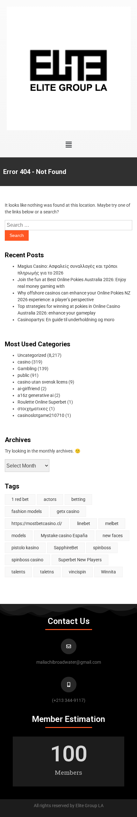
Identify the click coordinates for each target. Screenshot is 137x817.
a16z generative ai (36, 395)
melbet (112, 523)
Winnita (108, 571)
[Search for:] (68, 225)
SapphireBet (66, 547)
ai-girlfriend (29, 388)
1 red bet (20, 499)
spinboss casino (27, 559)
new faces (113, 535)
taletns (47, 571)
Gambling (27, 368)
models (18, 535)
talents (18, 571)
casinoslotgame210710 (41, 415)
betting (78, 499)
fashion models (26, 511)
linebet (83, 523)
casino (24, 361)
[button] (68, 145)
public (23, 375)
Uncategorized (32, 355)
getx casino (68, 511)
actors (50, 499)
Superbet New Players (80, 559)
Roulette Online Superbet (42, 402)
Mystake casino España (64, 535)
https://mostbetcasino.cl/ (36, 523)
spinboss (102, 547)
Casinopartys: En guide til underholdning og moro (66, 319)
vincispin (77, 571)
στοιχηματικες (33, 408)
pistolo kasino (25, 547)
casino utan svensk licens (43, 381)
